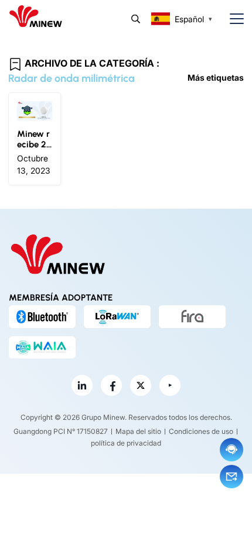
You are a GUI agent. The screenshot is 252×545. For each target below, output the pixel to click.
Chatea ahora (231, 449)
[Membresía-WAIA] (42, 347)
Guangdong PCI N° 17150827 (60, 431)
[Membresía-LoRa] (117, 316)
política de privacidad (126, 443)
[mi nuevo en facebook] (111, 385)
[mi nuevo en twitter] (141, 385)
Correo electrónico (231, 476)
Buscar (135, 19)
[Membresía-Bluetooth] (42, 316)
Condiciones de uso (201, 431)
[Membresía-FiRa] (192, 316)
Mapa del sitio (138, 431)
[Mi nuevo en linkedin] (82, 385)
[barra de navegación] (232, 19)
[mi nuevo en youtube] (170, 385)
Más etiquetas (216, 77)
